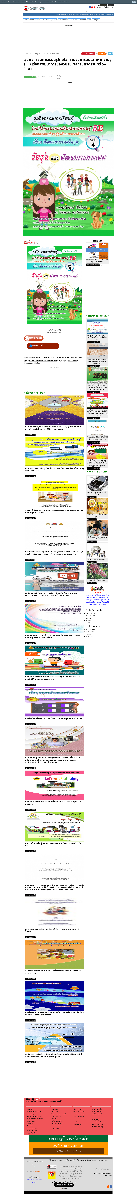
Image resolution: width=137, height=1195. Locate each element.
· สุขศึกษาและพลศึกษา (57, 1121)
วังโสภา (38, 363)
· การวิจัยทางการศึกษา (98, 1114)
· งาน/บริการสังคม (78, 1114)
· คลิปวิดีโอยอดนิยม (78, 1116)
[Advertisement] (68, 38)
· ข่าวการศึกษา (77, 1109)
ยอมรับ (134, 1)
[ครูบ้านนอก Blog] (43, 19)
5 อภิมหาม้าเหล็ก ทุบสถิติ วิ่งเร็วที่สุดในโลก (97, 493)
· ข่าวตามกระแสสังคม (79, 1112)
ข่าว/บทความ (102, 54)
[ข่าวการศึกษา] (35, 19)
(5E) (60, 360)
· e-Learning (30, 1114)
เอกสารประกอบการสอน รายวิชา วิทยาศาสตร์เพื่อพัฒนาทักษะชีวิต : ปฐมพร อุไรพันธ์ (97, 361)
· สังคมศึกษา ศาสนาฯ (57, 1123)
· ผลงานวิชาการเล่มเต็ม (98, 1124)
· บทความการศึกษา (97, 1112)
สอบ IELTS (88, 618)
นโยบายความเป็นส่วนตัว (63, 1)
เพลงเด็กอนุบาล (89, 636)
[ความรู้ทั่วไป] (96, 19)
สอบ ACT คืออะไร (90, 631)
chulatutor (88, 634)
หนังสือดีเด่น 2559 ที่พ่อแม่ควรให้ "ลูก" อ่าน (97, 515)
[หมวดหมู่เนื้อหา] (63, 19)
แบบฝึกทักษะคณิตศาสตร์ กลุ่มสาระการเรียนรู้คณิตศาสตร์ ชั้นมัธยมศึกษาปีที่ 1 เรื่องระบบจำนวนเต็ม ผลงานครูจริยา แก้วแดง (97, 412)
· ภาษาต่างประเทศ (56, 1116)
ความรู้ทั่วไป (37, 54)
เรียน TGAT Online (90, 629)
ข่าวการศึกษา (28, 54)
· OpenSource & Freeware (34, 1119)
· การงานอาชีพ (55, 1128)
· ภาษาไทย (54, 1119)
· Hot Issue (29, 1126)
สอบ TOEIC (88, 620)
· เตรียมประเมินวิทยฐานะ (98, 1122)
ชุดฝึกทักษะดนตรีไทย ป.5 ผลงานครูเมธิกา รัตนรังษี (97, 261)
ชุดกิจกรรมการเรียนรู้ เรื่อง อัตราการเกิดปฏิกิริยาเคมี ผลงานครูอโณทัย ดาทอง (97, 337)
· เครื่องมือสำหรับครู (97, 1127)
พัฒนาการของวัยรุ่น (72, 360)
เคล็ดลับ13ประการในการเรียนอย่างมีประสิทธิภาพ (97, 538)
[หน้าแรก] (26, 19)
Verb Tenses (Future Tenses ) (97, 559)
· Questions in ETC (32, 1131)
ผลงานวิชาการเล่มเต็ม (88, 54)
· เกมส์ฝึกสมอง (77, 1124)
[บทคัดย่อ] (82, 19)
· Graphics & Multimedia (34, 1116)
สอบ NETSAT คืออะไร (91, 616)
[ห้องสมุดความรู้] (51, 19)
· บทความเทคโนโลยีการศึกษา (34, 1112)
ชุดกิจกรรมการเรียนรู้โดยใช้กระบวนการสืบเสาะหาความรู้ (43, 360)
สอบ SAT (88, 623)
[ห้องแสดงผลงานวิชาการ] (73, 19)
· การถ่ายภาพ (29, 1123)
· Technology (30, 1109)
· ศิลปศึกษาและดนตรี (57, 1126)
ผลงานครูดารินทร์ (29, 363)
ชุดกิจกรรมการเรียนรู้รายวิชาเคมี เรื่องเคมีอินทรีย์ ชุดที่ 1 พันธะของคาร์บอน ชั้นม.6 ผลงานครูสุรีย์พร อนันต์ (97, 438)
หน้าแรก (110, 54)
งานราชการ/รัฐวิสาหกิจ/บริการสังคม (54, 54)
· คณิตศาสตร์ (54, 1112)
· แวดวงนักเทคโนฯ (31, 1133)
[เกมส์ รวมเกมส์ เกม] (89, 19)
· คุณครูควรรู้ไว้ (96, 1120)
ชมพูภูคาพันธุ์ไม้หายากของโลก (97, 580)
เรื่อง (64, 360)
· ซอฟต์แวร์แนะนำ (31, 1121)
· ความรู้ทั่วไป (54, 1109)
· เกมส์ (75, 1122)
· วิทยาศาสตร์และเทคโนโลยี (58, 1114)
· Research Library (32, 1128)
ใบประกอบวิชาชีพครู (91, 613)
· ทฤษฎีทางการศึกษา (97, 1109)
